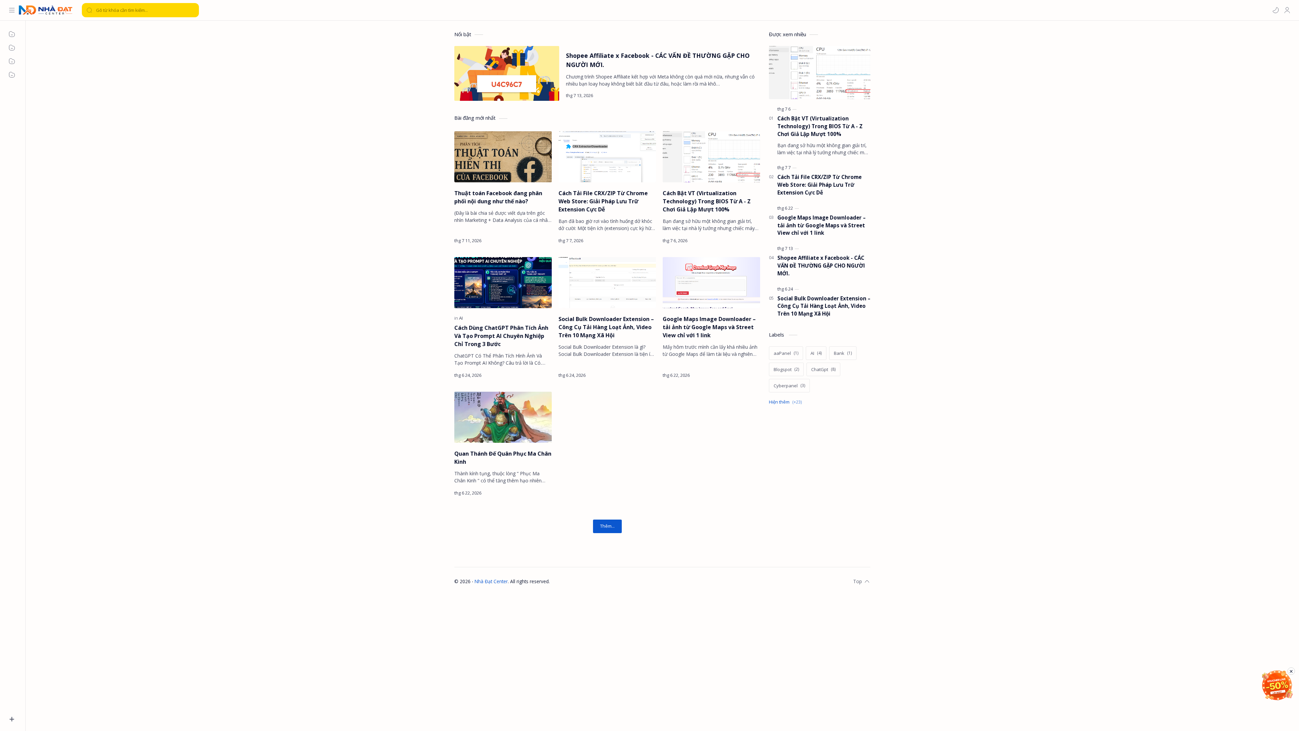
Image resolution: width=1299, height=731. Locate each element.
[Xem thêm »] (748, 95)
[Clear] (193, 10)
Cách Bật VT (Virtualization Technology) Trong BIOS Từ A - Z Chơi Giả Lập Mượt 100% (707, 201)
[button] (1276, 10)
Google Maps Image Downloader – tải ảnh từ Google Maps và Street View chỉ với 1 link (709, 327)
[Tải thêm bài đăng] (607, 526)
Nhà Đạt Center (491, 581)
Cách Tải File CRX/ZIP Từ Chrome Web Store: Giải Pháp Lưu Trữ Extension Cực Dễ (603, 201)
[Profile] (1287, 10)
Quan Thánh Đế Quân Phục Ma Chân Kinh (502, 457)
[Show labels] (786, 402)
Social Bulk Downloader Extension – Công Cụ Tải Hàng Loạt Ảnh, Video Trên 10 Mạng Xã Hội (606, 327)
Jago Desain (594, 581)
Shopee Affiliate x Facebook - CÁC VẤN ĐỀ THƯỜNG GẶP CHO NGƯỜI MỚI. (658, 59)
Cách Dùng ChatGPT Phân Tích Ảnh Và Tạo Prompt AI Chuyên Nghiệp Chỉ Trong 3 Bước (501, 336)
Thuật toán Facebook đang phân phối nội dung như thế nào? (498, 197)
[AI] (461, 318)
